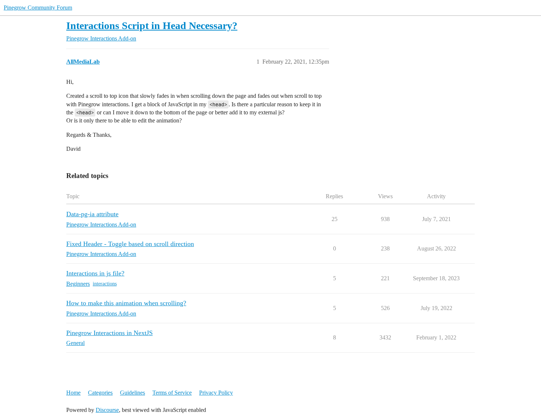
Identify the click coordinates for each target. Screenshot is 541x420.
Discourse (107, 410)
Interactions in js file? (95, 273)
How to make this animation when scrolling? (126, 303)
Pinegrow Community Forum (38, 7)
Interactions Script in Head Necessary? (151, 25)
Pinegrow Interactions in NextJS (109, 333)
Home (73, 392)
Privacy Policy (216, 392)
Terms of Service (172, 392)
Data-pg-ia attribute (92, 214)
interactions (105, 283)
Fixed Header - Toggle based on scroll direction (130, 244)
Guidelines (132, 392)
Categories (100, 392)
